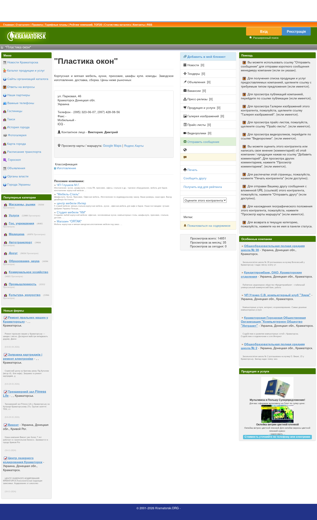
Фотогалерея (17, 135)
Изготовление (66, 168)
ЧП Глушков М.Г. (68, 185)
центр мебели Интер (71, 203)
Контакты (139, 25)
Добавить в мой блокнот (206, 56)
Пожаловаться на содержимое (209, 225)
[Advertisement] (158, 10)
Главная (8, 25)
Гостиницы (14, 111)
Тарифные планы (56, 25)
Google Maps (112, 145)
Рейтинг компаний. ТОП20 (85, 25)
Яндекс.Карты (134, 145)
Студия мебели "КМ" (71, 212)
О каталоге (23, 25)
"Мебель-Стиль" (68, 194)
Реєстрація (296, 31)
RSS (149, 25)
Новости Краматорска (22, 62)
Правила (37, 25)
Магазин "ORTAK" (69, 221)
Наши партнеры (18, 95)
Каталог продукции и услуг (26, 70)
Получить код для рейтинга (203, 186)
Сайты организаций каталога (27, 79)
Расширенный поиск (265, 37)
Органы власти (17, 176)
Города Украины (18, 184)
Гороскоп (14, 159)
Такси (11, 119)
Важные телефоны (20, 103)
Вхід (264, 31)
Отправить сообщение (203, 141)
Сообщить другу (195, 178)
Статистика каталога (117, 25)
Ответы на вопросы (21, 86)
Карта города (16, 143)
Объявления (16, 168)
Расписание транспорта (24, 151)
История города (18, 127)
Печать (192, 169)
